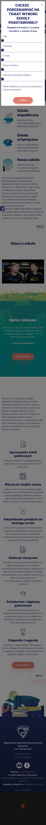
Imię (5, 36)
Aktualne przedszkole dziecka (17, 75)
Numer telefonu (10, 65)
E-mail (6, 55)
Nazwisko (7, 46)
